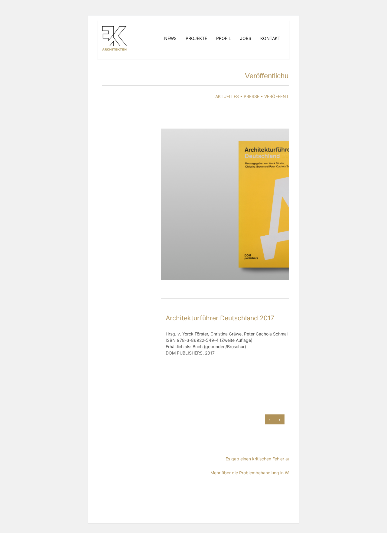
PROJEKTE (196, 38)
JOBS (245, 38)
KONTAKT (270, 38)
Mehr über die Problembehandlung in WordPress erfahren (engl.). (274, 472)
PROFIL (223, 38)
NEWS (170, 38)
